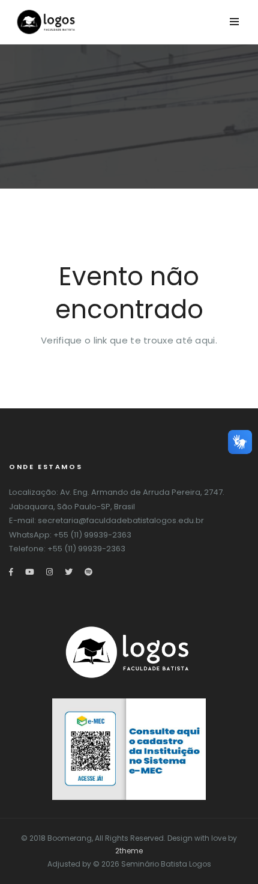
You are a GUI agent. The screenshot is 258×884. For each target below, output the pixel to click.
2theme (129, 851)
